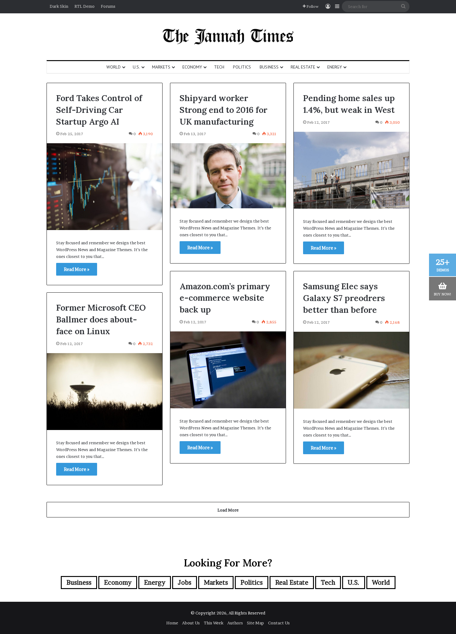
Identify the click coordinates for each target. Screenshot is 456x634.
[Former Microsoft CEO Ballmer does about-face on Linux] (104, 391)
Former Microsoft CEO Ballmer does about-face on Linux (101, 319)
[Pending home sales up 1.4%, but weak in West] (351, 170)
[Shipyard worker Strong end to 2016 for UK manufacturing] (228, 175)
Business (269, 67)
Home (172, 622)
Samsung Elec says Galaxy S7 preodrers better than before (344, 298)
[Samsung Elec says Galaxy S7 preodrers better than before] (351, 370)
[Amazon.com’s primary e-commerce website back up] (228, 369)
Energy (334, 67)
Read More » (76, 269)
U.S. (136, 67)
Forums (108, 6)
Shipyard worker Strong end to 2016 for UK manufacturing (223, 110)
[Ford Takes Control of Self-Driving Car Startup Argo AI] (104, 186)
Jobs (184, 582)
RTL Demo (84, 6)
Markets (161, 67)
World (113, 67)
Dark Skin (59, 6)
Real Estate (303, 67)
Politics (242, 67)
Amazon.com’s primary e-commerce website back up (225, 298)
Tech (219, 67)
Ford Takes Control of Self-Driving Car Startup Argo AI (99, 110)
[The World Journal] (228, 37)
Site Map (255, 622)
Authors (235, 622)
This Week (213, 622)
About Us (191, 622)
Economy (192, 67)
